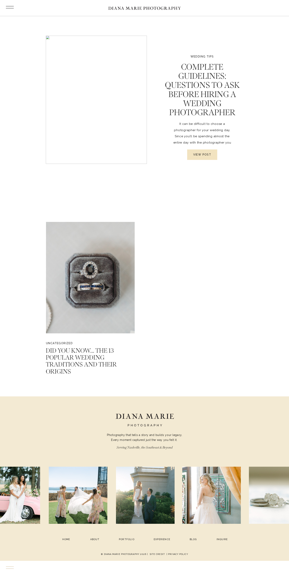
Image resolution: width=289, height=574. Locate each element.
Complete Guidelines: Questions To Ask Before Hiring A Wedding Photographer (202, 89)
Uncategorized (59, 343)
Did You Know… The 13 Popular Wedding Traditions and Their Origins (81, 361)
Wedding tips (202, 56)
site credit (157, 554)
